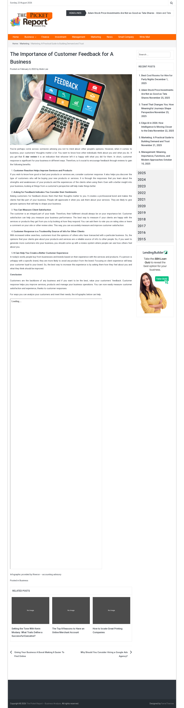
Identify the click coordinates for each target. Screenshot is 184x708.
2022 (142, 193)
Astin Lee (43, 69)
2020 (142, 206)
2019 (142, 213)
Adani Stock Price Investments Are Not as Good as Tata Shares (121, 13)
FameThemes (167, 703)
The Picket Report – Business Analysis (43, 703)
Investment (60, 37)
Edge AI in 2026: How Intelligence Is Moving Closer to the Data (156, 127)
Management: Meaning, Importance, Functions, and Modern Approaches (155, 156)
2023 (142, 186)
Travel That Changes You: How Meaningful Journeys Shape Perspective (157, 108)
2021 (142, 199)
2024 (142, 180)
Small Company (126, 37)
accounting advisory (51, 574)
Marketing (96, 37)
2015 (142, 239)
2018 (142, 219)
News (110, 37)
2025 (142, 173)
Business (29, 37)
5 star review (30, 156)
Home (16, 37)
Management (78, 37)
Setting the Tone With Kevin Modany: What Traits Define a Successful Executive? (27, 632)
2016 (142, 233)
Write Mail (145, 37)
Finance (45, 37)
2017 (142, 226)
